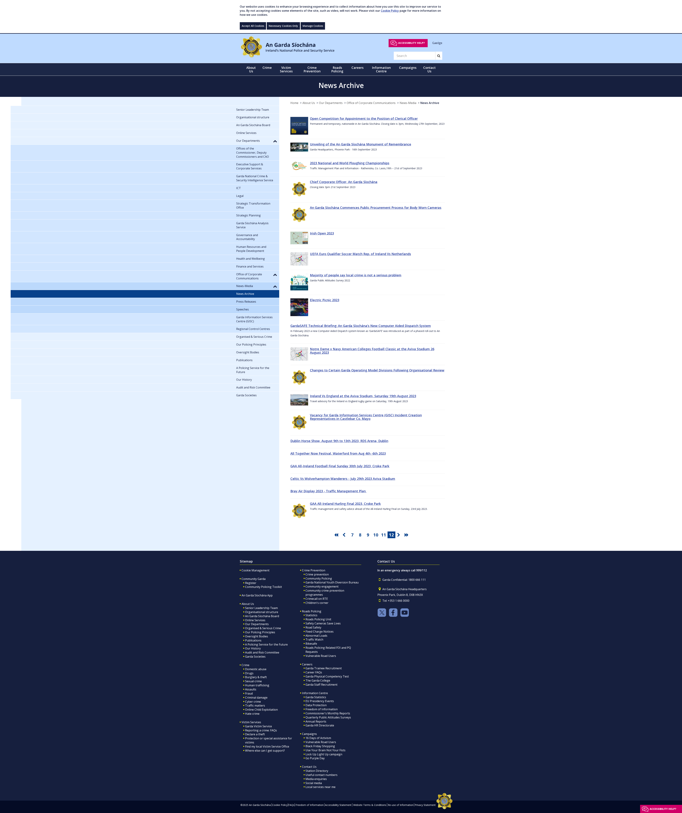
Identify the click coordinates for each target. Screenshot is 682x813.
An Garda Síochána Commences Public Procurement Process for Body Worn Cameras (375, 207)
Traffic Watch (314, 639)
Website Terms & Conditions (369, 805)
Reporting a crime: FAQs (261, 730)
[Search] (438, 56)
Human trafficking (257, 685)
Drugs (249, 673)
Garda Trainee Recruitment (323, 668)
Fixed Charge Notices (319, 631)
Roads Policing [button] (337, 69)
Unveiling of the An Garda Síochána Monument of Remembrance (360, 144)
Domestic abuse (255, 669)
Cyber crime (253, 702)
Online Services (255, 620)
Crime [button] (267, 67)
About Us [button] (251, 69)
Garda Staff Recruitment (321, 685)
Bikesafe (311, 644)
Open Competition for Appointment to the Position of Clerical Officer (364, 118)
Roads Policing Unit (318, 619)
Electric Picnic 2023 (324, 300)
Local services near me (320, 787)
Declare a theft (255, 734)
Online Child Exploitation (261, 710)
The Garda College (317, 680)
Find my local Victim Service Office (267, 746)
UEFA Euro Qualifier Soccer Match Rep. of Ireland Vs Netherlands (360, 254)
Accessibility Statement (338, 805)
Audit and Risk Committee (262, 652)
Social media (313, 783)
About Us (308, 103)
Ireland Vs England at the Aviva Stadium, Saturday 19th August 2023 (363, 396)
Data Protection (316, 705)
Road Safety (313, 627)
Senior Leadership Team (261, 608)
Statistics (311, 615)
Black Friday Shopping (320, 746)
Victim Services (251, 722)
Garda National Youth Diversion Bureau (332, 582)
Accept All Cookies (253, 25)
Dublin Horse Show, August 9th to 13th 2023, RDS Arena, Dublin (339, 441)
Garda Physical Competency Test (327, 676)
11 (383, 535)
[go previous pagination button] (344, 534)
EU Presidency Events (319, 701)
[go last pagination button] (407, 534)
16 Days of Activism (318, 738)
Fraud (249, 693)
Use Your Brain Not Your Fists (325, 750)
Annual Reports (315, 721)
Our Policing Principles (260, 632)
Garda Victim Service (258, 726)
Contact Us (309, 767)
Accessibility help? (411, 43)
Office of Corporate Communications (371, 103)
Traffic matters (255, 705)
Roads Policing (311, 611)
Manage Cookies (313, 25)
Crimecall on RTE (316, 599)
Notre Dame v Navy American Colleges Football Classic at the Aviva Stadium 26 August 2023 (372, 351)
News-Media (408, 103)
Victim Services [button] (286, 69)
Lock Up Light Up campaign (323, 754)
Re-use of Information (400, 805)
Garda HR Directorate (319, 725)
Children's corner (316, 603)
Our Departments (331, 103)
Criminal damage (256, 697)
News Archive (429, 103)
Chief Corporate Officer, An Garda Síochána (343, 182)
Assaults (250, 689)
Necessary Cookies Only (283, 25)
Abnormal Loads (316, 636)
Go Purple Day (315, 758)
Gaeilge (437, 43)
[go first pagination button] (336, 534)
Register (250, 583)
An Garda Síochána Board (262, 616)
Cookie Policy (390, 11)
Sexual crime (253, 681)
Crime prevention (317, 574)
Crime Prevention (313, 570)
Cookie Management (255, 570)
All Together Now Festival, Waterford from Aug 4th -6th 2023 (338, 453)
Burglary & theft (256, 677)
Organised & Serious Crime (263, 628)
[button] (275, 141)
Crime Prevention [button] (312, 69)
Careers (307, 664)
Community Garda (254, 579)
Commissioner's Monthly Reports (327, 713)
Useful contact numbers (321, 775)
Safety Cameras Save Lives (323, 623)
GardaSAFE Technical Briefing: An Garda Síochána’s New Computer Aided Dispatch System (360, 326)
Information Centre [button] (381, 69)
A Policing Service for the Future (266, 644)
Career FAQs (313, 672)
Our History (253, 648)
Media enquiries (316, 779)
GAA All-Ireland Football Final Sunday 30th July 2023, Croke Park (339, 466)
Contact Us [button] (429, 69)
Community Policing (318, 578)
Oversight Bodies (256, 636)
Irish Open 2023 (322, 233)
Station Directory (316, 771)
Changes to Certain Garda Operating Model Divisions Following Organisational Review (377, 370)
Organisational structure (261, 612)
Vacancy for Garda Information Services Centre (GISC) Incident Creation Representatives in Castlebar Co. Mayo (366, 417)
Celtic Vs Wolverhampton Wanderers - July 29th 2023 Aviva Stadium (342, 478)
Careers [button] (357, 67)
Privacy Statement (425, 805)
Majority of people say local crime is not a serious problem (355, 275)
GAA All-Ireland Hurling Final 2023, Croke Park (345, 503)
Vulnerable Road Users (320, 656)
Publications (253, 640)
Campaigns (309, 734)
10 (375, 535)
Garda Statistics (315, 697)
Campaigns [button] (407, 67)
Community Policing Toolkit (263, 587)
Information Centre (315, 693)
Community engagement (322, 586)
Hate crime (252, 714)
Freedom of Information (321, 709)
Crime (245, 665)
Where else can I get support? (265, 751)
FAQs (291, 805)
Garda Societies (255, 656)
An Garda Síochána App (257, 595)
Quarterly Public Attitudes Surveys (328, 717)
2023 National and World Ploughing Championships (349, 163)
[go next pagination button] (399, 534)
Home (294, 103)
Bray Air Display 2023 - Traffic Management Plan (328, 491)
